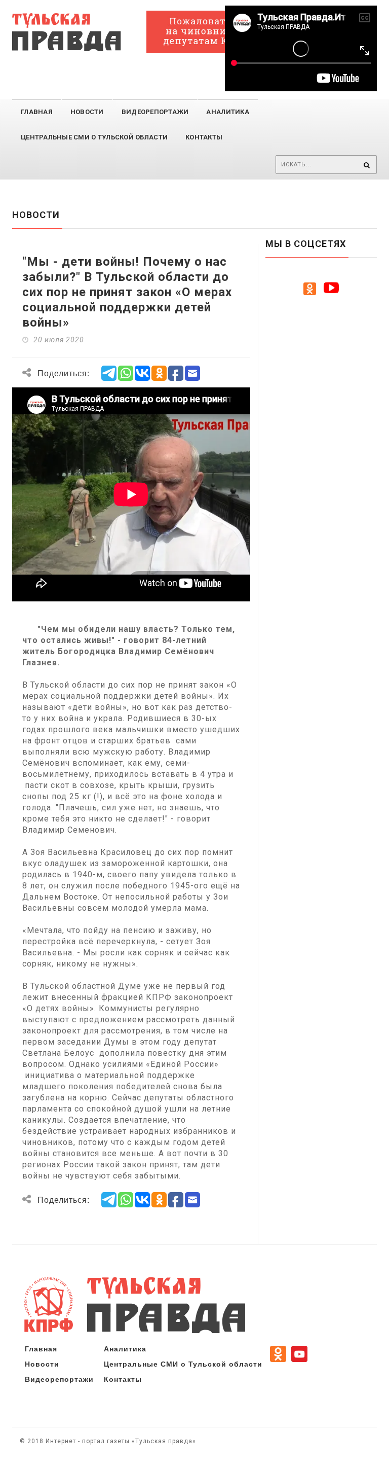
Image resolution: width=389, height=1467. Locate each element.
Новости (87, 112)
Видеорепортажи (155, 112)
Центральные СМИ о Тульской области (183, 1363)
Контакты (203, 137)
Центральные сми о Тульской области (94, 137)
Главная (37, 112)
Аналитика (227, 112)
